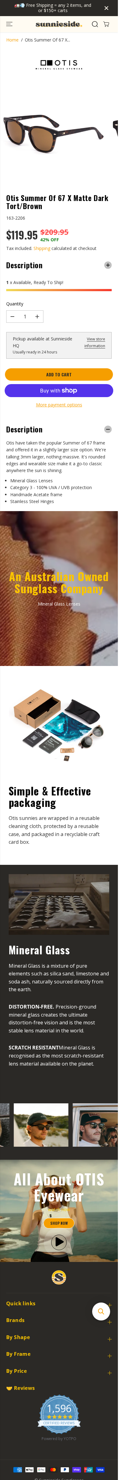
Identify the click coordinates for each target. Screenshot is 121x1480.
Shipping (42, 248)
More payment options (59, 405)
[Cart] (106, 24)
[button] (10, 24)
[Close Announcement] (106, 8)
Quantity (14, 304)
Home (12, 40)
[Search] (95, 24)
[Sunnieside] (59, 24)
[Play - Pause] (59, 1242)
